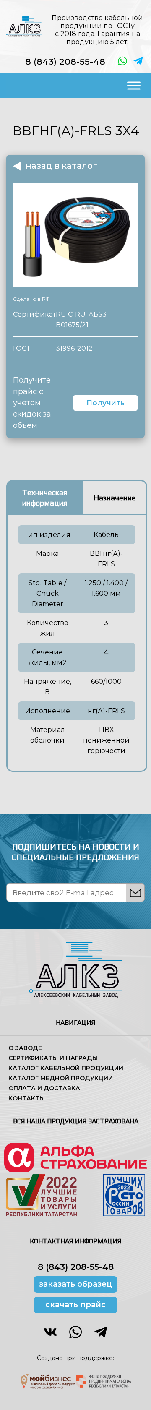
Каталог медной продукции (60, 1078)
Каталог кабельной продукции (65, 1068)
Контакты (26, 1098)
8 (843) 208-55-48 (65, 61)
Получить (105, 403)
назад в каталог (61, 166)
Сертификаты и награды (53, 1058)
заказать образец (75, 1284)
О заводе (25, 1048)
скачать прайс (75, 1304)
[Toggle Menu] (134, 85)
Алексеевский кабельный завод (24, 26)
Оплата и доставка (44, 1088)
